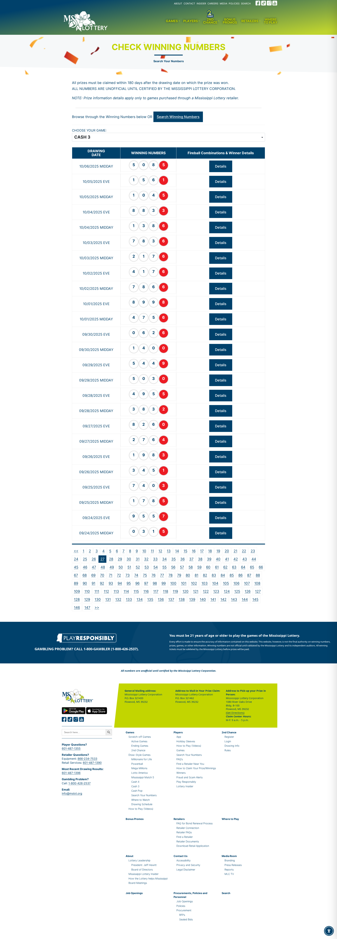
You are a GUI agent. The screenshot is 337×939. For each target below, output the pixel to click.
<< (76, 551)
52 (138, 567)
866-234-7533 (87, 758)
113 (116, 591)
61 (217, 567)
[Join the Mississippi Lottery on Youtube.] (274, 3)
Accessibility (183, 860)
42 (235, 559)
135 (150, 599)
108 (257, 583)
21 (235, 551)
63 (234, 567)
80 (188, 575)
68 (84, 575)
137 (171, 599)
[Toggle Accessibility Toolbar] (328, 930)
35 (173, 559)
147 (87, 607)
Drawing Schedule (141, 804)
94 (120, 583)
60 (208, 567)
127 (258, 591)
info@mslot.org (72, 793)
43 (244, 559)
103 (204, 583)
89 (76, 583)
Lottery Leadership (139, 860)
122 (206, 591)
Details (220, 166)
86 (240, 575)
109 (77, 591)
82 (205, 575)
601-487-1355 (71, 748)
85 (232, 575)
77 (162, 575)
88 (258, 575)
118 (165, 591)
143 (234, 599)
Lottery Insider (184, 786)
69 (93, 575)
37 (191, 559)
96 (137, 583)
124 (227, 591)
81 (196, 575)
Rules (227, 750)
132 (118, 599)
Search (226, 893)
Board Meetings (137, 882)
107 (247, 583)
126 (247, 591)
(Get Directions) (235, 712)
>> (97, 607)
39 (209, 559)
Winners (181, 772)
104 (215, 583)
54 (155, 567)
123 (216, 591)
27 (102, 559)
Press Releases (233, 864)
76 (153, 575)
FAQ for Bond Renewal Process (194, 823)
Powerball (137, 763)
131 (108, 599)
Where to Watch (140, 799)
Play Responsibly (186, 781)
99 (163, 583)
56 (173, 567)
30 (129, 559)
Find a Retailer (184, 836)
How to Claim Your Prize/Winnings (196, 768)
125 (237, 591)
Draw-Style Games (139, 754)
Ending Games (139, 745)
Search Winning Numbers (178, 117)
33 (155, 559)
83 (214, 575)
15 (185, 551)
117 (155, 591)
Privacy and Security (188, 864)
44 (254, 559)
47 (94, 567)
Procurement (183, 910)
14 (177, 551)
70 (102, 575)
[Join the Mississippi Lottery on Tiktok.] (70, 719)
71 (110, 575)
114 (126, 591)
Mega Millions (139, 768)
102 (194, 583)
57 (182, 567)
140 (203, 599)
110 (87, 591)
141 (213, 599)
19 (218, 551)
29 (120, 559)
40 (218, 559)
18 (210, 551)
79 (179, 575)
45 (76, 567)
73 (127, 575)
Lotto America (139, 772)
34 (164, 559)
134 (140, 599)
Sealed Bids (186, 919)
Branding (229, 860)
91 (93, 583)
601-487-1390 (92, 762)
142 (223, 599)
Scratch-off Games (139, 736)
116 (146, 591)
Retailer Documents (187, 841)
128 (77, 599)
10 (144, 551)
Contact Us (180, 856)
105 (226, 583)
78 (170, 575)
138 (182, 599)
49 (112, 567)
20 (227, 551)
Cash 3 (135, 786)
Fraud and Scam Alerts (189, 777)
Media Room (229, 856)
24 (76, 559)
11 (152, 551)
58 (191, 567)
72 (119, 575)
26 (94, 559)
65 (252, 567)
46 (85, 567)
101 (183, 583)
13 (169, 551)
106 (236, 583)
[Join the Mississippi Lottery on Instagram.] (269, 3)
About (129, 856)
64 (243, 567)
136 (161, 599)
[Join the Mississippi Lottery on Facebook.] (258, 3)
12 (160, 551)
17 (202, 551)
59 (199, 567)
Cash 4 (135, 781)
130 (98, 599)
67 (76, 575)
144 (245, 599)
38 (200, 559)
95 (129, 583)
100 (173, 583)
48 (103, 567)
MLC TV (229, 873)
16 (194, 551)
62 (225, 567)
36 (182, 559)
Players (190, 21)
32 (146, 559)
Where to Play (270, 21)
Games (172, 21)
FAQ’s (179, 759)
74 (136, 575)
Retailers (249, 21)
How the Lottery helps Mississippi (148, 878)
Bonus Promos (230, 21)
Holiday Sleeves (185, 741)
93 (111, 583)
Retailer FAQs (184, 832)
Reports (229, 869)
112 (106, 591)
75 (145, 575)
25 (85, 559)
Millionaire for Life (141, 759)
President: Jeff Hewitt (144, 864)
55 (164, 567)
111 (96, 591)
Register (229, 736)
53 (146, 567)
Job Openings (134, 893)
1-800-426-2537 (79, 783)
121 (195, 591)
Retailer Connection (187, 827)
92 (102, 583)
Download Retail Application (192, 845)
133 (129, 599)
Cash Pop (137, 790)
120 (186, 591)
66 (261, 567)
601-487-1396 (71, 773)
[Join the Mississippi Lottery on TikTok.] (263, 3)
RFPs (182, 914)
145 (255, 599)
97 (146, 583)
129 (87, 599)
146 (77, 607)
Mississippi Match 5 (142, 777)
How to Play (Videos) (140, 808)
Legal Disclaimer (185, 869)
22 (244, 551)
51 (129, 567)
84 (223, 575)
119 (175, 591)
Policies (180, 905)
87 (249, 575)
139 (192, 599)
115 (136, 591)
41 (227, 559)
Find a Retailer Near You (190, 763)
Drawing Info (231, 745)
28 (111, 559)
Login (227, 741)
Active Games (139, 741)
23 (253, 551)
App (178, 736)
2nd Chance (210, 21)
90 (85, 583)
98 (155, 583)
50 (120, 567)
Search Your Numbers (168, 61)
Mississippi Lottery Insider (143, 873)
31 (138, 559)
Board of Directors (142, 869)
